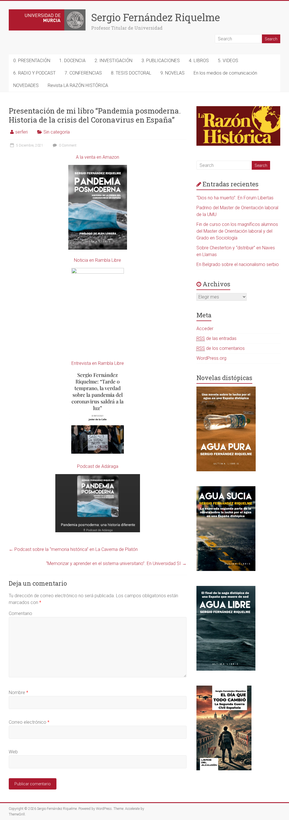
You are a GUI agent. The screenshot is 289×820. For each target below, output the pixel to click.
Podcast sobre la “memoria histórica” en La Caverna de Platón (73, 549)
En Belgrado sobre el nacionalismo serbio (237, 264)
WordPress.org (211, 358)
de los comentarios (220, 348)
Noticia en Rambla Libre (97, 260)
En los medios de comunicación (225, 73)
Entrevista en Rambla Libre (97, 363)
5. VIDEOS (228, 60)
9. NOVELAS (172, 73)
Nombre (18, 692)
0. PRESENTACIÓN (31, 60)
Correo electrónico (29, 722)
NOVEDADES (26, 85)
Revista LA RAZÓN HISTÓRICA (78, 85)
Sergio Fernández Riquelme (155, 17)
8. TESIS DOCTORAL (131, 73)
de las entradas (216, 338)
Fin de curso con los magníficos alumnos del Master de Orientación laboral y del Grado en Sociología (237, 231)
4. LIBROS (199, 60)
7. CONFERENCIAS (83, 73)
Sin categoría (56, 132)
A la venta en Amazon (97, 157)
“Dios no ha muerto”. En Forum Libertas (234, 197)
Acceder (204, 328)
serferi (21, 132)
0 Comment (67, 145)
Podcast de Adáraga (97, 466)
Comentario (20, 613)
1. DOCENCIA (72, 60)
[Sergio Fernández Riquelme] (47, 12)
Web (13, 751)
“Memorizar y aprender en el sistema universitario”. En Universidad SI (116, 563)
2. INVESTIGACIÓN (113, 60)
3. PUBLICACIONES (160, 60)
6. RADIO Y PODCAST (34, 73)
